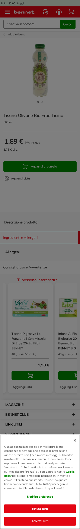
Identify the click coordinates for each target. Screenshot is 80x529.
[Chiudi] (75, 440)
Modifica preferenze (40, 496)
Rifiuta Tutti (40, 508)
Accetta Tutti (40, 521)
